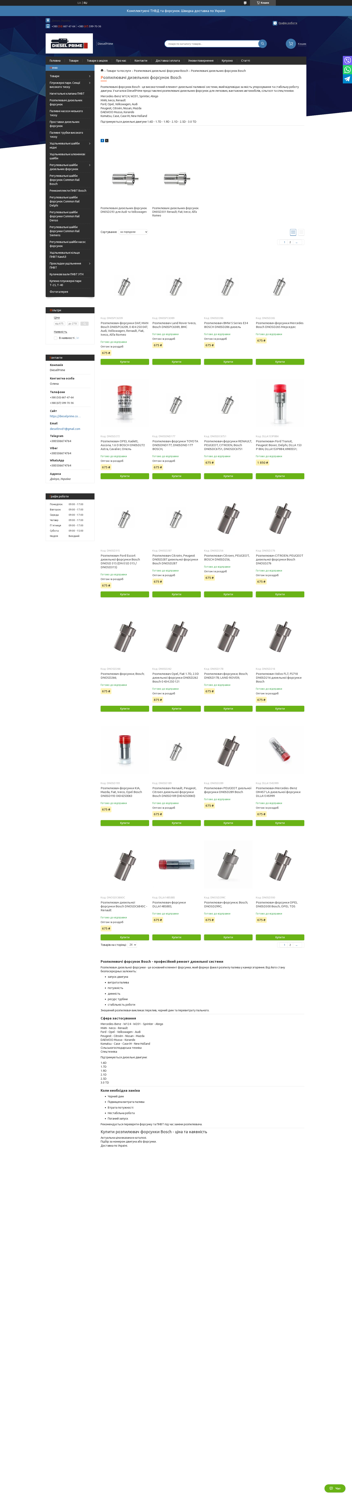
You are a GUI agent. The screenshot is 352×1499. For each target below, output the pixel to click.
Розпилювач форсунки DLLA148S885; (169, 904)
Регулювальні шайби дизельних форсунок (64, 167)
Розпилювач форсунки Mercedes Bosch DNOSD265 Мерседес (280, 325)
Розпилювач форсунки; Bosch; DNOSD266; (122, 675)
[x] (106, 141)
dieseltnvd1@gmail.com (65, 428)
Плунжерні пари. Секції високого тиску (65, 84)
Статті (245, 60)
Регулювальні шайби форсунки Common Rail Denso (65, 216)
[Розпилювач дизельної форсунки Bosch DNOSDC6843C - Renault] (125, 864)
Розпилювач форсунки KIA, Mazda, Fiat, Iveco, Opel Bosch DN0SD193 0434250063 (121, 792)
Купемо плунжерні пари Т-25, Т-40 (65, 283)
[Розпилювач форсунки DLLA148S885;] (176, 864)
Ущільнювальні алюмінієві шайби (67, 156)
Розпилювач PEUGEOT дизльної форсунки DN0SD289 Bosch (227, 790)
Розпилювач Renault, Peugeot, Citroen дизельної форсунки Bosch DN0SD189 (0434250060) (174, 792)
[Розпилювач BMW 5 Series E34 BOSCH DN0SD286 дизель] (228, 285)
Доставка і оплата (168, 60)
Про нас (121, 60)
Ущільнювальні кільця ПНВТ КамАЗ (65, 254)
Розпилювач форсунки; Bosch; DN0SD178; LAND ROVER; (226, 675)
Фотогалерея (59, 291)
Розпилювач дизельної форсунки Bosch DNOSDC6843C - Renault (124, 906)
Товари (73, 60)
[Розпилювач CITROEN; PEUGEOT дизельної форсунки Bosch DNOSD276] (280, 517)
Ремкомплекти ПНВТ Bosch (68, 190)
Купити (125, 361)
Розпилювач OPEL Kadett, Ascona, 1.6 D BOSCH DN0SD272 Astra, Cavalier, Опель (123, 445)
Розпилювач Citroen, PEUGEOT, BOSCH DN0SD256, (227, 557)
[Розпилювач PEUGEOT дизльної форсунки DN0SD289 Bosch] (228, 750)
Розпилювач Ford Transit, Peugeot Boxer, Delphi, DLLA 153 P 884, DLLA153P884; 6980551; (279, 445)
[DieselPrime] (69, 43)
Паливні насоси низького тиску (66, 113)
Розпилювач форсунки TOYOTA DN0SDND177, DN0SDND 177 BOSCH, (175, 445)
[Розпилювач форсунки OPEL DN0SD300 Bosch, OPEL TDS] (280, 864)
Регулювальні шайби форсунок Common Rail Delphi (65, 201)
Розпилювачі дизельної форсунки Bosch (161, 70)
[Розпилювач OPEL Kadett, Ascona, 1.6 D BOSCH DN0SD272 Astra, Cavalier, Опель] (125, 403)
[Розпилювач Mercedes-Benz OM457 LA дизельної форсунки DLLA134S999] (280, 750)
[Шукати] (262, 43)
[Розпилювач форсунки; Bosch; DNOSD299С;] (228, 864)
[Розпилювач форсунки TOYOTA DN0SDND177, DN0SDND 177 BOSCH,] (176, 403)
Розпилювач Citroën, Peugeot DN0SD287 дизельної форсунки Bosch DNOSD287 (175, 559)
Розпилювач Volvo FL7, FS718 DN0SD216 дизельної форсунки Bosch (278, 677)
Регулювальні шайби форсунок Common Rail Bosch (65, 180)
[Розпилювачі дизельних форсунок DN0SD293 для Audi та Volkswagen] (125, 178)
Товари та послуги (118, 70)
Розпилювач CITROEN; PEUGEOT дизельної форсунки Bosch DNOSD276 (279, 559)
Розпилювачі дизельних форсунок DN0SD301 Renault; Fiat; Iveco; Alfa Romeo (175, 211)
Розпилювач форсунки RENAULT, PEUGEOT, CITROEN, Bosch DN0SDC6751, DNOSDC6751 (228, 445)
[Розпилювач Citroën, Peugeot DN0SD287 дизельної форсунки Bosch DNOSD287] (176, 517)
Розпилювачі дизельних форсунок (66, 102)
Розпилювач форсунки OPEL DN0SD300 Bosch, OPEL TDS (277, 904)
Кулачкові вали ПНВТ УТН (67, 274)
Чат (338, 1488)
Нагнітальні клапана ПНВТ (67, 93)
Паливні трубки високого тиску (66, 134)
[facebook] (102, 141)
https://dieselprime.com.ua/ (66, 416)
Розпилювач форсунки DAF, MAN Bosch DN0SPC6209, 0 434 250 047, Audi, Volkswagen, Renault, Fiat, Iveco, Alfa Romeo (124, 328)
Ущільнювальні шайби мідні (65, 145)
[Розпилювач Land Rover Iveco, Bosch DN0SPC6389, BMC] (176, 285)
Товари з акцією (97, 60)
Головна (55, 60)
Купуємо (227, 60)
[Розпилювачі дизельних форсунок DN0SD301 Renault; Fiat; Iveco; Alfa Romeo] (176, 178)
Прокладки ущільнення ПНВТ (65, 265)
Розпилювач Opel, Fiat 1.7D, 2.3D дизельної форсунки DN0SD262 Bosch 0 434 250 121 (175, 677)
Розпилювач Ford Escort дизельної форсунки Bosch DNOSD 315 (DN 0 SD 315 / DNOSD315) (120, 561)
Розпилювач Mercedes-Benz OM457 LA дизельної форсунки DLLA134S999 (278, 792)
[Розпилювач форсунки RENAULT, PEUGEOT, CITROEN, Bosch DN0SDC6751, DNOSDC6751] (228, 403)
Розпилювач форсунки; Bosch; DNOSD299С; (226, 904)
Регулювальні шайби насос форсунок (68, 244)
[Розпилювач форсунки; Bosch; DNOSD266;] (125, 635)
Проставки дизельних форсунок (64, 124)
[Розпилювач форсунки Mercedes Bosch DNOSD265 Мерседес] (280, 285)
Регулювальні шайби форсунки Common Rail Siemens (65, 231)
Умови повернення (200, 60)
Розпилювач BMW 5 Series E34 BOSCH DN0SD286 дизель (226, 325)
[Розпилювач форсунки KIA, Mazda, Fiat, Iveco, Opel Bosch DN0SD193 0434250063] (125, 750)
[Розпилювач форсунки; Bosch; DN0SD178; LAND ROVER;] (228, 635)
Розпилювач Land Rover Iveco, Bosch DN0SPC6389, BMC (174, 325)
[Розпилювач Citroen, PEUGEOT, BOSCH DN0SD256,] (228, 517)
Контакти (141, 60)
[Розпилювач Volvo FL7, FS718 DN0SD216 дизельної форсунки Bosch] (280, 635)
